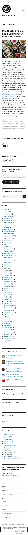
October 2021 (8, 222)
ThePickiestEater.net (8, 96)
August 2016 (7, 340)
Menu (23, 10)
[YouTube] (5, 145)
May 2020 (7, 244)
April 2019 (7, 271)
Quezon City (14, 123)
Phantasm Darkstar (10, 452)
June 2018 (7, 292)
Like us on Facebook (10, 402)
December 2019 (8, 253)
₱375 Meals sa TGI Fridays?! (15, 380)
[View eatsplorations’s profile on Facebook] (3, 160)
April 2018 (7, 297)
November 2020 (9, 231)
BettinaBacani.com (9, 94)
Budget (21, 121)
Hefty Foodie (8, 448)
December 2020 (8, 229)
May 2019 (7, 268)
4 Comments (9, 129)
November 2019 (8, 255)
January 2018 (8, 303)
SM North (20, 126)
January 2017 (8, 330)
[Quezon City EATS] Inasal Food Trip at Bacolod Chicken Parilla (15, 363)
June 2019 (7, 266)
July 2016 (6, 343)
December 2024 (8, 216)
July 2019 (6, 264)
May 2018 (7, 295)
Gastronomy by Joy (9, 445)
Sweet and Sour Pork (13, 128)
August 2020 (8, 238)
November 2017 (8, 308)
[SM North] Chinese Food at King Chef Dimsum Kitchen (13, 34)
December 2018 (8, 279)
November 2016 (8, 334)
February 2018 (8, 301)
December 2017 (8, 306)
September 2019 (9, 260)
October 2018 (8, 284)
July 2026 (7, 209)
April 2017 (7, 323)
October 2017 (8, 310)
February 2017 (8, 327)
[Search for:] (12, 196)
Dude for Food (8, 439)
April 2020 (7, 247)
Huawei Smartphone (7, 126)
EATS (3, 123)
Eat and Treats (8, 441)
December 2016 (8, 332)
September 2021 (9, 225)
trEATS (4, 502)
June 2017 (7, 319)
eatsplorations (8, 120)
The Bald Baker (8, 454)
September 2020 (9, 236)
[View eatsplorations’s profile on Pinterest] (13, 160)
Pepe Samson (8, 450)
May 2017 (6, 321)
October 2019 (8, 257)
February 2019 (8, 275)
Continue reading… (12, 116)
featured (12, 125)
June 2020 (7, 242)
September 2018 (9, 286)
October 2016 (8, 336)
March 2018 (7, 299)
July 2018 (6, 290)
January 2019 (8, 277)
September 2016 (9, 338)
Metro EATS (8, 123)
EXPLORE (5, 490)
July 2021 (6, 227)
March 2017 (7, 325)
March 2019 (7, 273)
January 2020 (8, 251)
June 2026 (7, 212)
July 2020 (6, 240)
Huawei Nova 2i (19, 103)
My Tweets (5, 422)
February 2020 (8, 249)
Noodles (15, 126)
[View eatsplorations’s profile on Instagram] (10, 160)
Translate (15, 475)
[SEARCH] (24, 196)
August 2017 (7, 314)
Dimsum (7, 125)
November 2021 (8, 220)
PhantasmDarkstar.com (9, 98)
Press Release (6, 517)
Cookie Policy (10, 528)
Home (4, 483)
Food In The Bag (9, 443)
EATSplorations (9, 15)
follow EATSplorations (11, 182)
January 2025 (8, 214)
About (4, 486)
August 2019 (7, 262)
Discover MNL (8, 437)
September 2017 (9, 312)
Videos (4, 509)
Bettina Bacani (8, 435)
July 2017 (6, 316)
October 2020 (8, 233)
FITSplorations (6, 513)
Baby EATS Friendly (14, 121)
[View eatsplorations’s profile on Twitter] (6, 160)
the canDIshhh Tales (10, 456)
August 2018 (7, 288)
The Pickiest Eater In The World (13, 459)
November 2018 (8, 281)
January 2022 (8, 218)
